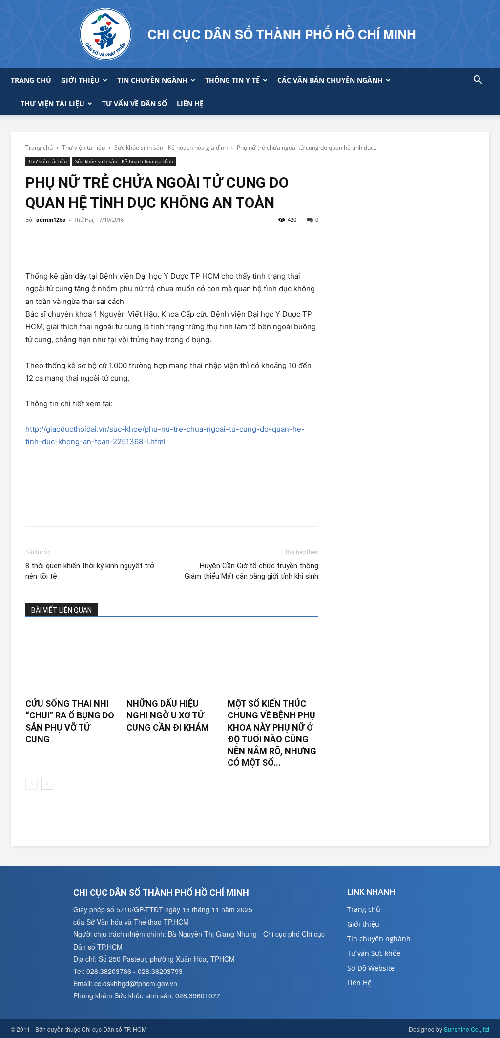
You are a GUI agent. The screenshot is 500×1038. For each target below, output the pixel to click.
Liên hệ (190, 103)
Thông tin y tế (232, 80)
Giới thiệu (80, 80)
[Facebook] (35, 242)
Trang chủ (31, 80)
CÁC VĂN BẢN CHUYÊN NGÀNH (330, 80)
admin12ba (51, 219)
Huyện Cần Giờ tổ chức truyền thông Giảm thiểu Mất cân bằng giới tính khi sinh (251, 571)
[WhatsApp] (102, 242)
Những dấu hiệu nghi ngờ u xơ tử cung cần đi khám (167, 715)
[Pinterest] (80, 242)
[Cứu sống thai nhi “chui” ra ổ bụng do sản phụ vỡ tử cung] (70, 661)
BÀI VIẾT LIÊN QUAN (61, 610)
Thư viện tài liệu (52, 103)
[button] (477, 81)
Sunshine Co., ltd (466, 1029)
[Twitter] (57, 242)
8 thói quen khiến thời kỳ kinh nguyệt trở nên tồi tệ (89, 571)
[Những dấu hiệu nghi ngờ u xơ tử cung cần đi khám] (171, 661)
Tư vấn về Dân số (134, 103)
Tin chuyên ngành (152, 80)
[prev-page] (31, 784)
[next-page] (47, 784)
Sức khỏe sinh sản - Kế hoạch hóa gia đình (171, 147)
